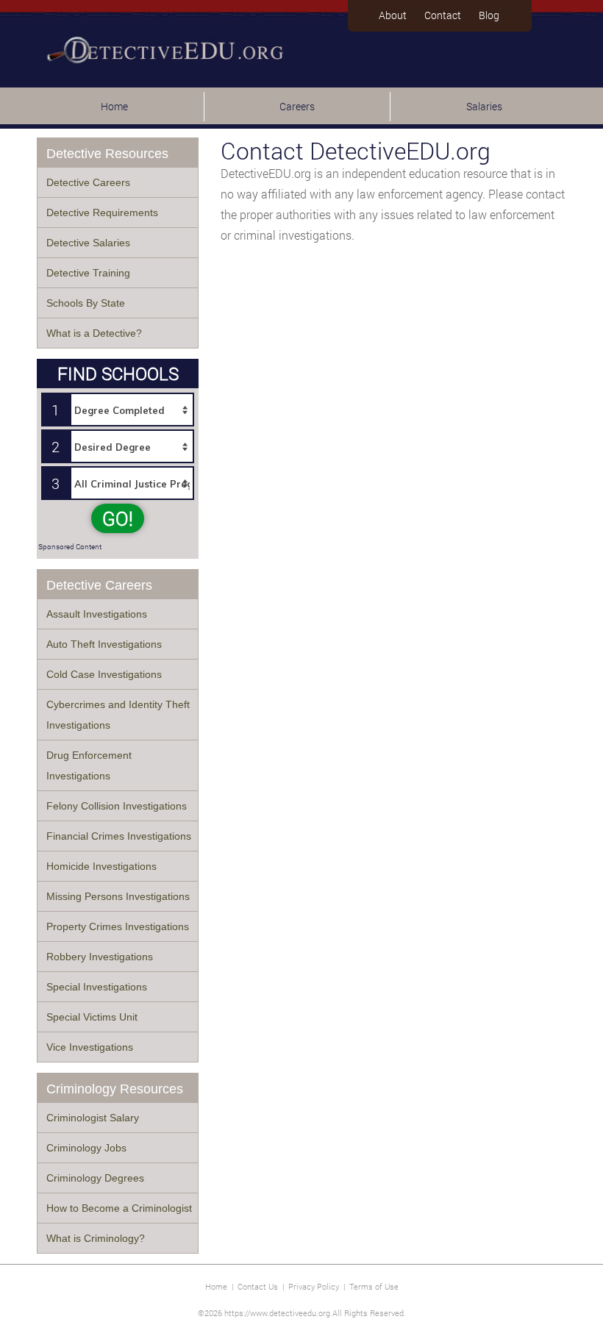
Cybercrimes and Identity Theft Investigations (118, 715)
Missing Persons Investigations (118, 896)
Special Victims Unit (92, 1017)
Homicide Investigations (101, 866)
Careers (297, 106)
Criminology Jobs (86, 1148)
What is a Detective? (94, 333)
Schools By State (85, 303)
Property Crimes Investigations (117, 926)
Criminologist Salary (92, 1118)
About (393, 15)
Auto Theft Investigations (104, 644)
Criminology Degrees (95, 1178)
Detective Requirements (102, 212)
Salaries (484, 106)
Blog (489, 15)
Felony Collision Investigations (116, 806)
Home (114, 106)
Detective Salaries (88, 243)
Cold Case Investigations (104, 674)
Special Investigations (96, 987)
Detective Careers (88, 182)
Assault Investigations (96, 614)
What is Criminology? (95, 1238)
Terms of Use (374, 1286)
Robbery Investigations (99, 956)
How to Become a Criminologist (119, 1208)
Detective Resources (107, 153)
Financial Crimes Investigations (118, 836)
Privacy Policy (313, 1286)
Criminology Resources (114, 1089)
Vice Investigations (89, 1047)
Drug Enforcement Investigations (89, 765)
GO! (117, 518)
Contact (442, 15)
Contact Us (258, 1286)
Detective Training (88, 273)
